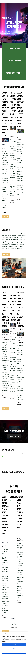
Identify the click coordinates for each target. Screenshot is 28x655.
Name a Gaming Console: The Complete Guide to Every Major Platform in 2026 (13, 108)
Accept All (14, 644)
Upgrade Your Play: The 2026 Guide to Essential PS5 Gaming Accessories (20, 512)
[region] (14, 643)
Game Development (5, 338)
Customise (14, 648)
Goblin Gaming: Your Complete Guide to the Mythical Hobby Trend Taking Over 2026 (20, 110)
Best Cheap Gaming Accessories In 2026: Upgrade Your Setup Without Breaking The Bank (5, 515)
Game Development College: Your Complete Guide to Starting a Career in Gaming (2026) (5, 309)
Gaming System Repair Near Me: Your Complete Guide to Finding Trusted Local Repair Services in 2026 (5, 114)
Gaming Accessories (5, 545)
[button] (25, 453)
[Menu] (25, 1)
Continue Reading (4, 211)
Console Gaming (4, 148)
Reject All (14, 652)
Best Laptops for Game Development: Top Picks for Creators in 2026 (13, 306)
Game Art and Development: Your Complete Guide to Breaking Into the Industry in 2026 (20, 310)
